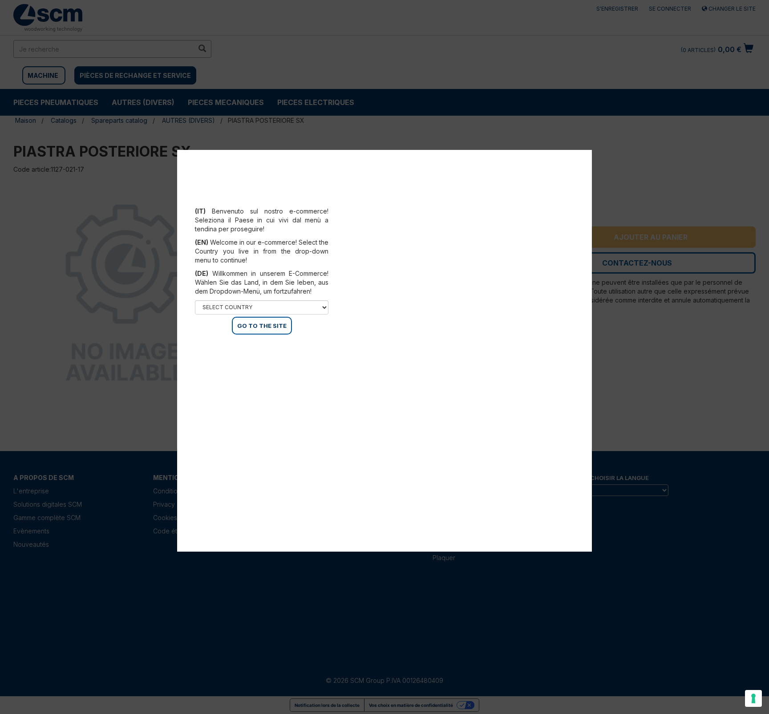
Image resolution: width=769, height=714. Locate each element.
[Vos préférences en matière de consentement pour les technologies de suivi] (753, 698)
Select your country (267, 200)
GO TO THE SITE (262, 325)
